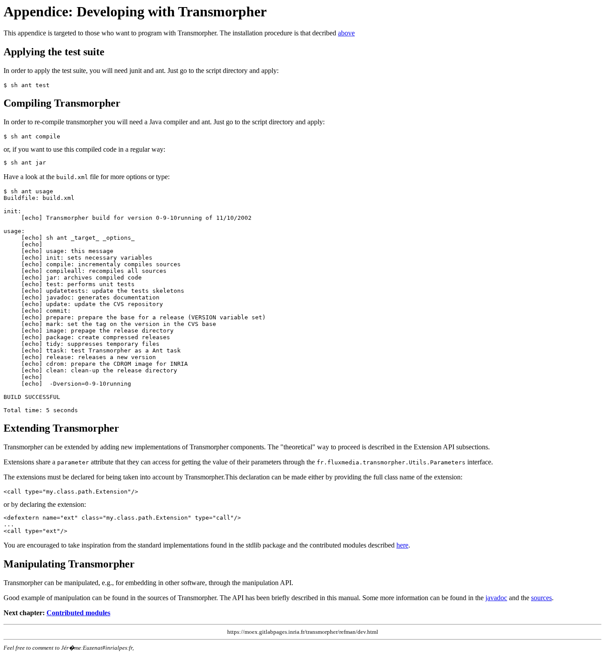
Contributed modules (78, 613)
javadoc (496, 597)
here (402, 545)
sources (541, 597)
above (346, 33)
